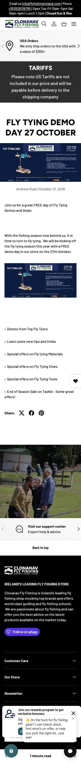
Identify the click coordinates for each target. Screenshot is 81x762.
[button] (64, 24)
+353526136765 (20, 9)
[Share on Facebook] (31, 413)
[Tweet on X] (22, 413)
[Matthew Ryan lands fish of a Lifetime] (6, 755)
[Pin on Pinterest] (41, 413)
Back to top (40, 548)
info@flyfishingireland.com (41, 4)
